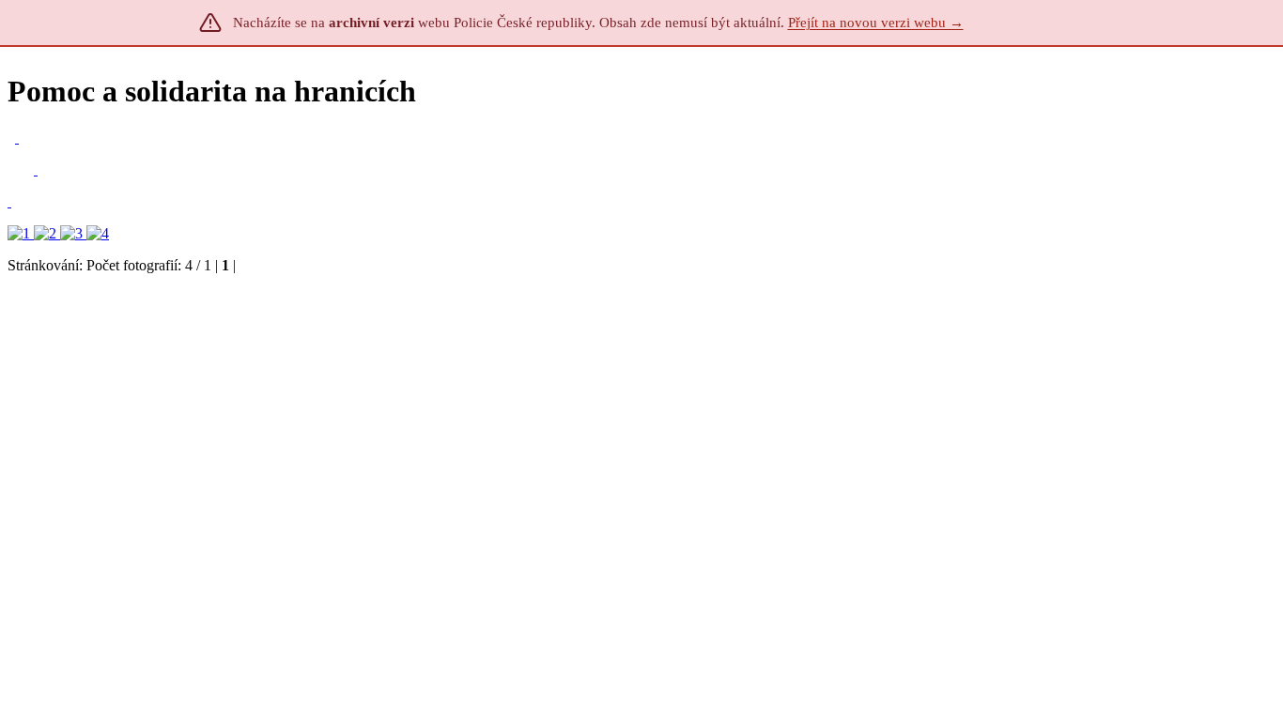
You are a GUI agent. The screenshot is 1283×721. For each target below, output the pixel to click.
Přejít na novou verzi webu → (876, 22)
